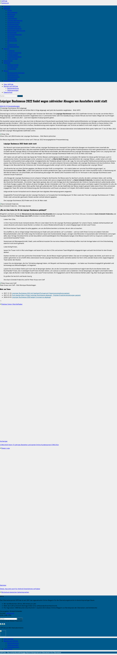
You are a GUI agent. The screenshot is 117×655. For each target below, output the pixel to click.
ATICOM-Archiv (12, 67)
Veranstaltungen (13, 25)
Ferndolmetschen (13, 47)
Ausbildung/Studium (14, 29)
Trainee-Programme (14, 53)
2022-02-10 (4, 106)
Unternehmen (12, 19)
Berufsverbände (12, 65)
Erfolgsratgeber (12, 55)
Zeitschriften (11, 69)
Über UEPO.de (8, 84)
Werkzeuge (11, 15)
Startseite (7, 6)
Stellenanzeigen (12, 90)
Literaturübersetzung (14, 21)
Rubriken (7, 8)
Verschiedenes (12, 13)
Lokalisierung (12, 45)
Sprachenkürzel (12, 75)
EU (8, 43)
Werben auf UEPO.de (11, 86)
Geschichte (11, 37)
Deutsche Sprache (13, 23)
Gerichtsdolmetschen (14, 35)
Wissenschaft (12, 33)
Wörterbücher (12, 41)
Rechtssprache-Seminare (15, 73)
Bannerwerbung (13, 88)
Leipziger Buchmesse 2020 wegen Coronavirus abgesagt (31, 297)
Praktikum (11, 51)
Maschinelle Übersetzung (16, 31)
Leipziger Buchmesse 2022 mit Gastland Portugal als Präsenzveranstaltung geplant (40, 293)
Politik (9, 11)
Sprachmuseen (12, 79)
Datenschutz (8, 92)
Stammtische (8, 61)
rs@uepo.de (10, 613)
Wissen (6, 71)
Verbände (10, 17)
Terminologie (12, 39)
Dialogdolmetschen (14, 27)
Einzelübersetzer (13, 647)
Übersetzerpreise (13, 77)
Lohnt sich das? (12, 59)
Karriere (6, 49)
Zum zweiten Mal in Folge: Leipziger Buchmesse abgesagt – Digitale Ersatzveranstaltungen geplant (46, 295)
